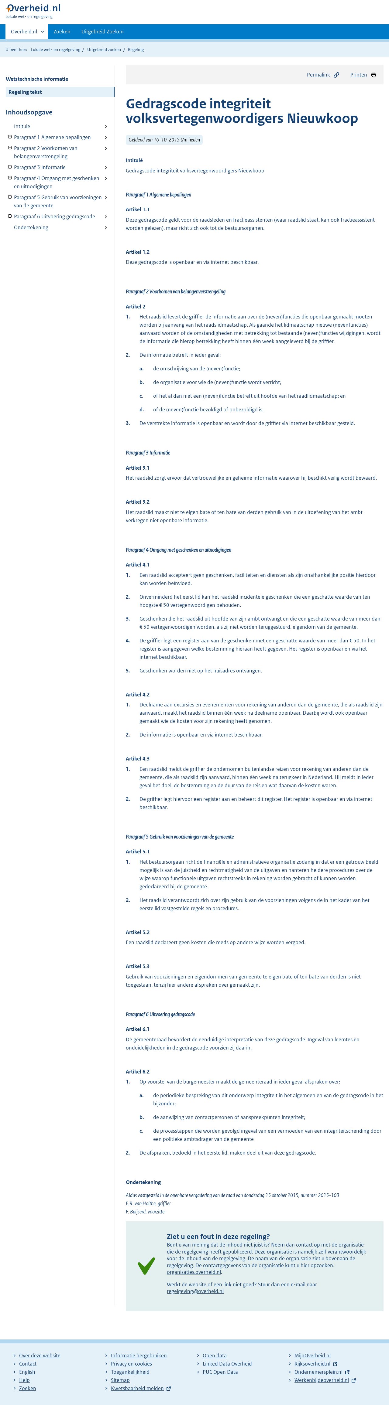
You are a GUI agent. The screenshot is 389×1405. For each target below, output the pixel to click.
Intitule (22, 126)
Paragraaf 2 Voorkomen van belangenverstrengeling (41, 152)
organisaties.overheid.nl (194, 1272)
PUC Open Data (220, 1372)
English (27, 1372)
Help (24, 1380)
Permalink (318, 74)
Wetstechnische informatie (37, 79)
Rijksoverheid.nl (312, 1363)
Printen (358, 74)
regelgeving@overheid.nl (195, 1291)
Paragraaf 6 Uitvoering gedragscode (50, 216)
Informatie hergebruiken (139, 1355)
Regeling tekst (25, 92)
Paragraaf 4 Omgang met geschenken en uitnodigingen (52, 182)
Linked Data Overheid (227, 1363)
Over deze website (39, 1355)
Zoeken (62, 31)
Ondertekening (31, 227)
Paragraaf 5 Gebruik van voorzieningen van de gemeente (54, 201)
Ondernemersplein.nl (318, 1372)
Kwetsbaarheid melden (137, 1388)
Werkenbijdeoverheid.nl (321, 1380)
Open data (215, 1355)
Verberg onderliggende (10, 137)
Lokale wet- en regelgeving (55, 49)
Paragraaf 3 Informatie (36, 167)
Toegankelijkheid (130, 1372)
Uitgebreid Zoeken (102, 31)
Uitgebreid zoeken (104, 49)
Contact (27, 1363)
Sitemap (120, 1380)
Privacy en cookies (131, 1363)
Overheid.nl (24, 33)
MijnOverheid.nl (312, 1355)
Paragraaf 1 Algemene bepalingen (48, 137)
